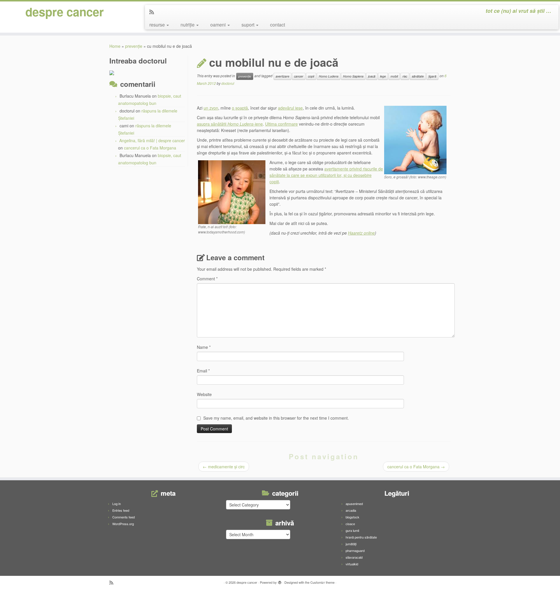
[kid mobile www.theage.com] (415, 139)
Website (204, 394)
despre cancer (64, 12)
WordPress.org (123, 523)
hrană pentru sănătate (361, 537)
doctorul (227, 83)
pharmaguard (355, 550)
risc (404, 76)
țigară (432, 76)
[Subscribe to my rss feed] (153, 11)
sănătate (418, 76)
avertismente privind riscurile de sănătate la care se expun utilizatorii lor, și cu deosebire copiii (326, 175)
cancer (298, 76)
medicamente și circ (224, 466)
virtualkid (352, 564)
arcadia (351, 510)
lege (383, 76)
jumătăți (351, 543)
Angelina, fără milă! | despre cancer (152, 140)
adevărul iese (290, 108)
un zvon (211, 108)
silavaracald (354, 557)
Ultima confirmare (281, 124)
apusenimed (354, 503)
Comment (207, 279)
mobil (394, 76)
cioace (350, 523)
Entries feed (120, 510)
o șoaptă (240, 108)
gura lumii (352, 530)
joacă (371, 76)
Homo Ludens (328, 76)
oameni (218, 24)
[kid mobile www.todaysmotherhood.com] (231, 191)
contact (277, 24)
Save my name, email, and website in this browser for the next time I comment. (276, 418)
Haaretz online (361, 233)
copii (311, 76)
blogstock (352, 517)
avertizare (282, 76)
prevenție (133, 46)
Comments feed (123, 517)
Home (114, 46)
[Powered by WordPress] (280, 581)
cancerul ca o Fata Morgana (150, 148)
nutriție (188, 24)
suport (249, 24)
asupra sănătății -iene (230, 124)
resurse (157, 24)
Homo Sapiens (353, 76)
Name (204, 347)
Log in (116, 503)
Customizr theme (322, 582)
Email (203, 371)
